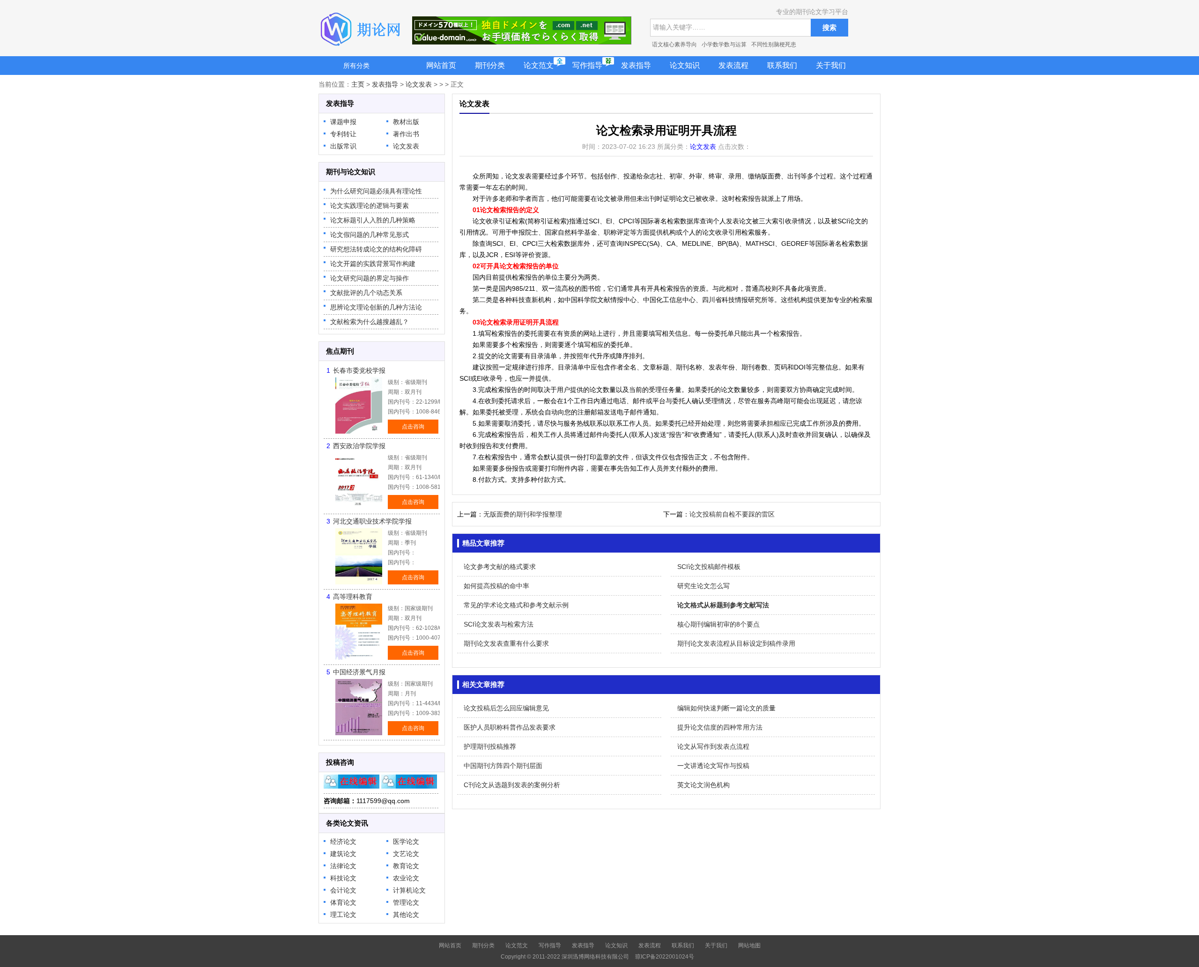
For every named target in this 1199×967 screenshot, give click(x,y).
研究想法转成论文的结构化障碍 (376, 249)
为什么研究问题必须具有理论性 (376, 191)
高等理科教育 (352, 596)
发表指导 (636, 65)
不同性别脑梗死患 (773, 44)
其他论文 (406, 914)
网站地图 (749, 945)
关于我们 (831, 65)
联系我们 (782, 65)
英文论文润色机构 (703, 785)
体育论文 (343, 902)
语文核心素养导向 (674, 44)
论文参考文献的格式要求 (500, 566)
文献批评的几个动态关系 (366, 292)
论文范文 (539, 65)
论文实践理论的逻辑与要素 (369, 205)
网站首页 (441, 65)
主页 (357, 84)
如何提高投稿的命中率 (496, 586)
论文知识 (685, 65)
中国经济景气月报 (359, 672)
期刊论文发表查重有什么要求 (506, 643)
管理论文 (406, 902)
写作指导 (587, 65)
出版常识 (343, 146)
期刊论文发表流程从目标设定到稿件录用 (736, 643)
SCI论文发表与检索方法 (498, 624)
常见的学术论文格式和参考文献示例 (516, 605)
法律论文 (343, 866)
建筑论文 (343, 853)
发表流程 (733, 65)
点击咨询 (413, 426)
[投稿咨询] (351, 786)
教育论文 (406, 866)
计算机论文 (409, 890)
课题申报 (343, 121)
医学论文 (406, 841)
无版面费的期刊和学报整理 (522, 514)
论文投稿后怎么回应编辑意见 (506, 708)
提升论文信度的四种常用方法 (719, 727)
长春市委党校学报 (359, 370)
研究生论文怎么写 (703, 586)
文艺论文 (406, 853)
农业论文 (406, 878)
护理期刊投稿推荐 (490, 746)
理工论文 (343, 914)
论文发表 (419, 84)
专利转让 (343, 134)
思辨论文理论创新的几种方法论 (376, 307)
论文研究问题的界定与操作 (369, 278)
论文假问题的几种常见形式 (369, 234)
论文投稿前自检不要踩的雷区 (732, 514)
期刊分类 (490, 65)
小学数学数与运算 (724, 44)
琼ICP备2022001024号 (664, 956)
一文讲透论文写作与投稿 (713, 765)
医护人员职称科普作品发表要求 (509, 727)
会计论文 (343, 890)
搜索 (829, 27)
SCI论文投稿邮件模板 (708, 566)
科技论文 (343, 878)
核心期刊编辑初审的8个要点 (718, 624)
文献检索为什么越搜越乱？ (369, 321)
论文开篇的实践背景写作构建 (372, 263)
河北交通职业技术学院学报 (372, 521)
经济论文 (343, 841)
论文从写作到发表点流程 (713, 746)
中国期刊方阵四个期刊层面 (503, 765)
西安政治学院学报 (359, 446)
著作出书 (406, 134)
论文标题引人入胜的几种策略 (372, 220)
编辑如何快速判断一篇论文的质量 (726, 708)
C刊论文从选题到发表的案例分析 (512, 785)
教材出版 (406, 121)
